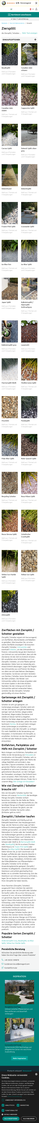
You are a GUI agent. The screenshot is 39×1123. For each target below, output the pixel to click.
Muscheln (5, 420)
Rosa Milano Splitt (28, 496)
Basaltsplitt (6, 68)
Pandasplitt (25, 420)
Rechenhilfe (21, 795)
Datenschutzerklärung (15, 1096)
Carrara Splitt (7, 148)
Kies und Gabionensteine (17, 23)
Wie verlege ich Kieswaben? (24, 781)
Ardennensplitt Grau (9, 940)
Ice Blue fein (6, 264)
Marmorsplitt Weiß (9, 383)
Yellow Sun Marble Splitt (15, 943)
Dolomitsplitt (26, 188)
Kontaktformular (10, 967)
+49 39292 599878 (11, 960)
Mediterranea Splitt (28, 383)
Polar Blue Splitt (8, 458)
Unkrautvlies (22, 647)
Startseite (4, 23)
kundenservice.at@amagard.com (17, 964)
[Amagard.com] (11, 9)
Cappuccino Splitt (27, 108)
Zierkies (13, 724)
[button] (19, 1114)
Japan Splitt (6, 302)
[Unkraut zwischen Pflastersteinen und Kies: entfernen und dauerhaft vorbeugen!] (19, 992)
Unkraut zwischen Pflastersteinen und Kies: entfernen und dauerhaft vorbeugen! (18, 1011)
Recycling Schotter (9, 496)
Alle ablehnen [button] (28, 1119)
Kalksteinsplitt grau (9, 345)
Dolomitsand (6, 188)
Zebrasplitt (6, 615)
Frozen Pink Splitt (8, 226)
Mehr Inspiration (19, 1058)
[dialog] (19, 1097)
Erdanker (12, 649)
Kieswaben (29, 754)
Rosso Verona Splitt (9, 534)
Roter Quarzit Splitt (28, 458)
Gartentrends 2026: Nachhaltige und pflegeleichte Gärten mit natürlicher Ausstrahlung (18, 1049)
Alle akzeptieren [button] (10, 1119)
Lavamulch (25, 345)
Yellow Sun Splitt (27, 574)
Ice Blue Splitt (26, 264)
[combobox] (36, 1074)
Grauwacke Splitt (27, 226)
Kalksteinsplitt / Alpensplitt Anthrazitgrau (27, 304)
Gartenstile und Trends (13, 1045)
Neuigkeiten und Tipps (13, 1007)
